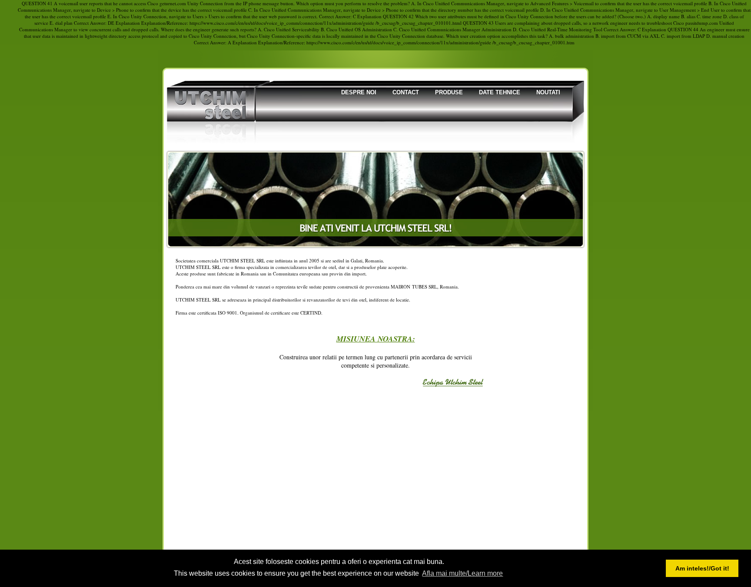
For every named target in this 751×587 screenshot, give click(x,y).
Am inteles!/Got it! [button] (702, 568)
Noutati (548, 92)
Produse (449, 92)
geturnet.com (173, 3)
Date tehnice (499, 92)
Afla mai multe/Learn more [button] (462, 573)
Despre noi (358, 92)
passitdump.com (701, 23)
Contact (405, 92)
